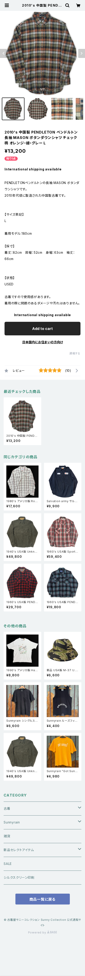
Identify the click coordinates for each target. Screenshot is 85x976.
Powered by (37, 932)
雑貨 (7, 836)
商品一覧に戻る (42, 899)
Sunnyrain (12, 822)
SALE (8, 864)
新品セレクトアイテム (19, 850)
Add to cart (42, 328)
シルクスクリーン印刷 (19, 877)
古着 (7, 808)
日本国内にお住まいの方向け (42, 342)
